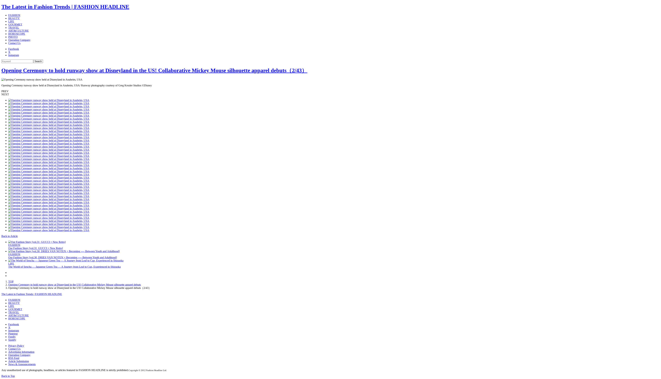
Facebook (13, 48)
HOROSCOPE (16, 33)
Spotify (12, 339)
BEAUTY (14, 18)
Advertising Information (21, 351)
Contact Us (14, 43)
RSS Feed (13, 358)
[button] (330, 91)
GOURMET (15, 24)
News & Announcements (22, 364)
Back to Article (9, 236)
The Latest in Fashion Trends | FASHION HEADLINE (65, 7)
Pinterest (13, 333)
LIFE (11, 21)
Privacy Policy (16, 345)
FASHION (14, 15)
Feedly (12, 336)
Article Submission (18, 361)
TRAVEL (13, 27)
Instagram (13, 55)
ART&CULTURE (18, 30)
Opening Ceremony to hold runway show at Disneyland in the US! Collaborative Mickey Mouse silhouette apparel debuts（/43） (154, 70)
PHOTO (13, 36)
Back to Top (8, 376)
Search (38, 61)
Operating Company (19, 40)
